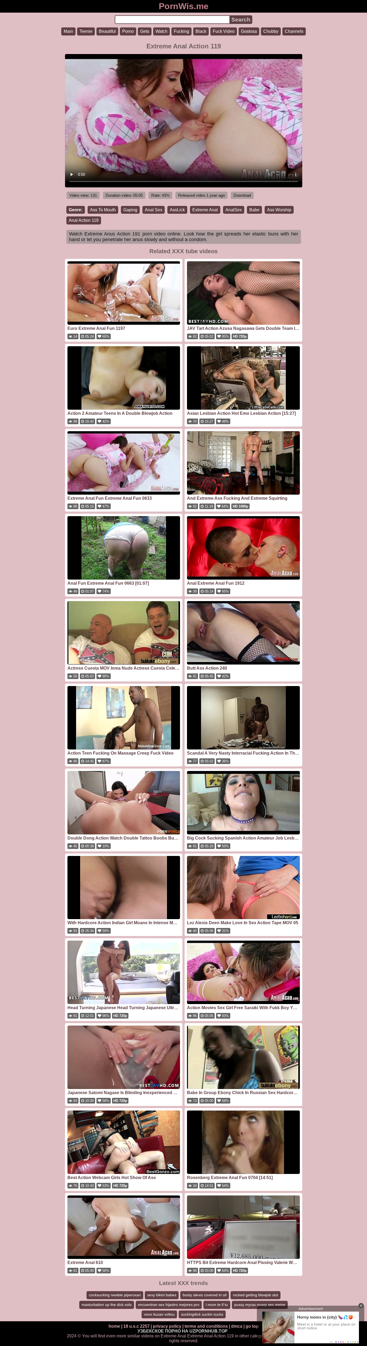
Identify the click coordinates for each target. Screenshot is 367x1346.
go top (252, 1326)
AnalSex (233, 210)
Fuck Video (224, 31)
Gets (144, 31)
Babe (254, 210)
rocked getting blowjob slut (255, 1295)
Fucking (181, 31)
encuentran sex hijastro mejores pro (168, 1304)
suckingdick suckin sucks (202, 1314)
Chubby (270, 31)
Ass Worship (279, 210)
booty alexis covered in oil (204, 1295)
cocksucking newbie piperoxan (115, 1295)
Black (201, 31)
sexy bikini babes (161, 1295)
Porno (128, 31)
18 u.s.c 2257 (136, 1326)
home (114, 1326)
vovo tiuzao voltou (159, 1314)
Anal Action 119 (84, 220)
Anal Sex (153, 210)
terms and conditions (206, 1326)
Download (242, 195)
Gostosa (249, 31)
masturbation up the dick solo (107, 1304)
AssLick (177, 210)
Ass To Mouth (103, 210)
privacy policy (167, 1326)
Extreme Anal (205, 210)
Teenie (86, 31)
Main (68, 31)
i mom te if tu (217, 1304)
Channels (294, 31)
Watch (161, 31)
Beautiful (107, 31)
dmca (236, 1326)
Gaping (130, 210)
